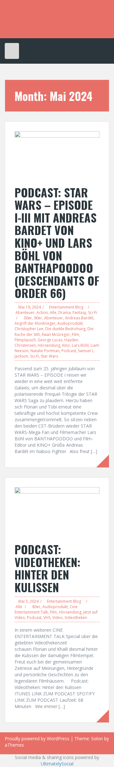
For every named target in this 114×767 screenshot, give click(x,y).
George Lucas (50, 340)
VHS (46, 617)
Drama (64, 312)
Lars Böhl (80, 345)
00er (28, 318)
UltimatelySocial (57, 764)
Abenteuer (25, 312)
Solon (97, 738)
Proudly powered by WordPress (37, 738)
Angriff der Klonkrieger (35, 323)
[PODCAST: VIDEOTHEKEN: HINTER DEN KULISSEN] (57, 511)
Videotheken (76, 617)
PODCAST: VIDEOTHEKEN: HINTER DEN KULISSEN (47, 568)
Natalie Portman (45, 350)
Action (42, 312)
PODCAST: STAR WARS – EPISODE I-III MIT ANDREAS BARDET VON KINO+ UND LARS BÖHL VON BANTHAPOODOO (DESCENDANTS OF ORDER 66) (57, 243)
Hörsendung (49, 345)
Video (57, 617)
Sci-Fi (92, 312)
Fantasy (79, 312)
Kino (66, 345)
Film (75, 334)
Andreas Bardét (79, 318)
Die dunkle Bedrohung (65, 328)
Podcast (68, 350)
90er (38, 318)
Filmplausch (25, 340)
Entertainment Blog (66, 307)
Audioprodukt (70, 323)
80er (36, 606)
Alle (53, 312)
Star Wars (49, 356)
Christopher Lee (29, 328)
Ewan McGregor (56, 334)
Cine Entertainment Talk (46, 609)
